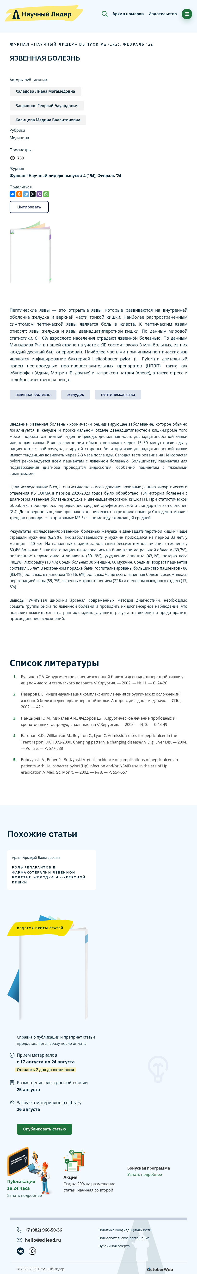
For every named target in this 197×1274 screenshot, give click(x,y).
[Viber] (39, 194)
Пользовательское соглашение (124, 1238)
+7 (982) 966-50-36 (43, 1230)
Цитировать (29, 207)
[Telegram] (26, 194)
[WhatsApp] (46, 194)
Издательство (162, 13)
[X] (33, 194)
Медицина (19, 137)
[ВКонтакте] (12, 194)
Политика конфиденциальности (124, 1230)
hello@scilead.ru (43, 1240)
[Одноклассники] (19, 194)
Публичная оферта (114, 1246)
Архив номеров (128, 13)
